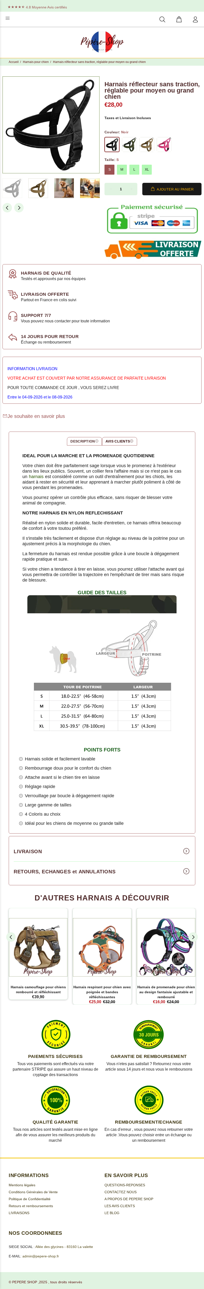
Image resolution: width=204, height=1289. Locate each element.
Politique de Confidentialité (30, 1199)
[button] (12, 188)
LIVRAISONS (19, 1213)
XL (147, 169)
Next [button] (19, 207)
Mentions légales (22, 1185)
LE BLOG (111, 1213)
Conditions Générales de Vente (33, 1192)
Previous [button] (7, 207)
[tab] (84, 441)
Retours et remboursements (31, 1206)
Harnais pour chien (36, 62)
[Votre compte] (194, 19)
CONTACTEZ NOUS (120, 1192)
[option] (15, 188)
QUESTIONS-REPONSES (124, 1185)
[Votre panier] (179, 19)
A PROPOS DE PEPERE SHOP (128, 1199)
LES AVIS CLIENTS (119, 1206)
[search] (162, 19)
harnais (36, 476)
